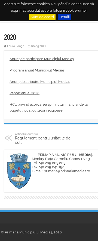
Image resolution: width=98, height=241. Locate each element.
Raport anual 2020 (24, 93)
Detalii (64, 17)
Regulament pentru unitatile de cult (43, 138)
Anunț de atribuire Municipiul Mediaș (40, 82)
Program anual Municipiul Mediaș (37, 70)
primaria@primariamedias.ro (67, 171)
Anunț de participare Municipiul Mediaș (42, 59)
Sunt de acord (42, 17)
